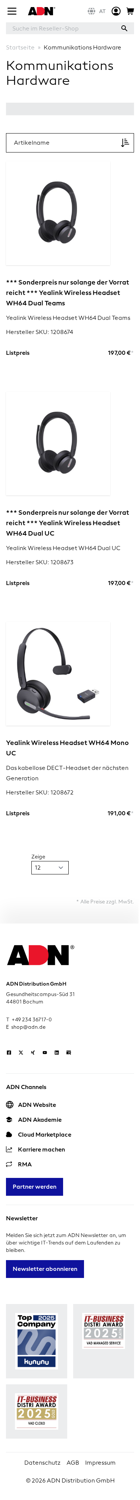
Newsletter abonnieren (45, 1268)
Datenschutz (42, 1462)
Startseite (20, 47)
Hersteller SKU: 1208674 (39, 331)
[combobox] (60, 28)
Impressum (100, 1462)
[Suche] (124, 28)
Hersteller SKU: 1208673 (40, 562)
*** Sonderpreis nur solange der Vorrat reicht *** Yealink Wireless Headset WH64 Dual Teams (67, 292)
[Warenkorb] (130, 11)
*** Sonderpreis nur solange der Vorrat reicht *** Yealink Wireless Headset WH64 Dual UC (67, 522)
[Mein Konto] (116, 11)
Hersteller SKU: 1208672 (40, 792)
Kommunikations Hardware (82, 47)
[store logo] (40, 11)
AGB (72, 1462)
